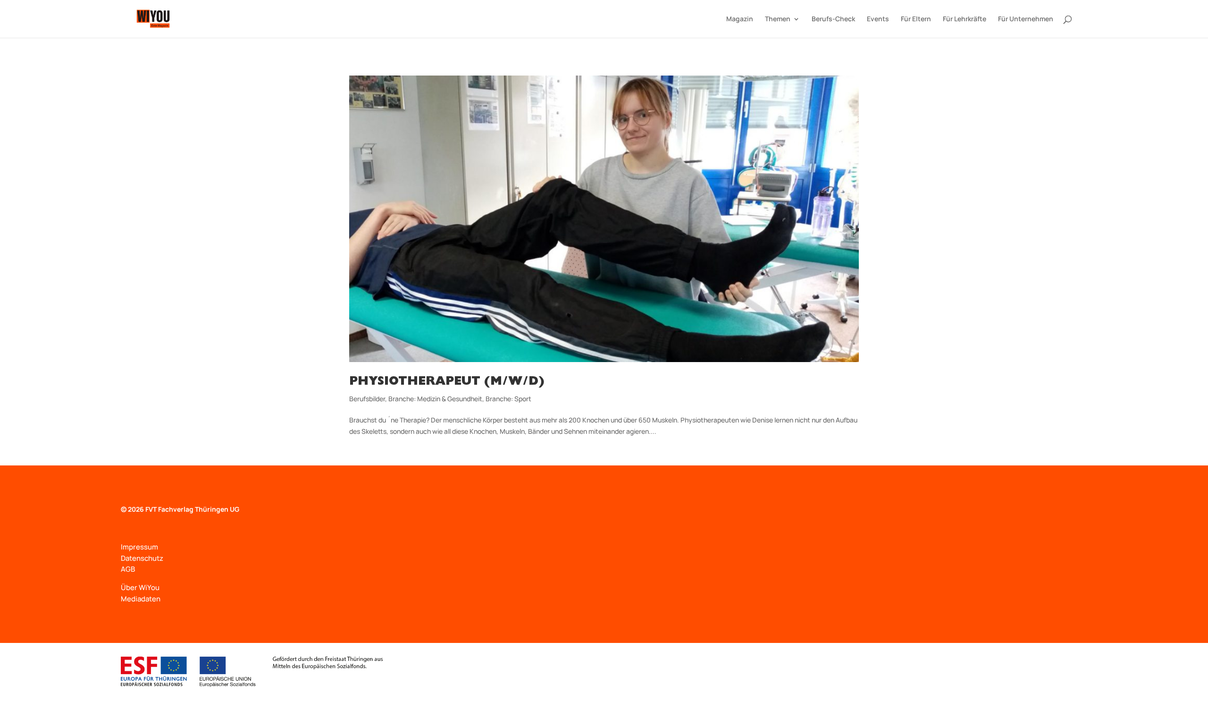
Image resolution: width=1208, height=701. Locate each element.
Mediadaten (140, 599)
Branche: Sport (508, 398)
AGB (128, 569)
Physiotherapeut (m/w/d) (446, 382)
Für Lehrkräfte (964, 19)
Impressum (139, 547)
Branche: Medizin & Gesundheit (435, 398)
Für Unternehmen (1025, 19)
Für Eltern (916, 19)
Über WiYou (140, 587)
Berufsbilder (367, 398)
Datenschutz (142, 558)
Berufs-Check (833, 19)
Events (878, 19)
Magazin (739, 19)
